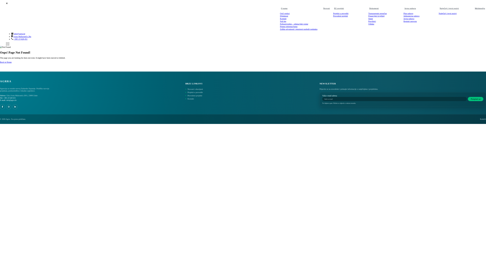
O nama (284, 8)
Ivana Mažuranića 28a (22, 37)
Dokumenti (374, 8)
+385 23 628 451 (20, 39)
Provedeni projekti (340, 16)
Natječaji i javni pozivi (449, 8)
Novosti (326, 8)
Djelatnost (284, 16)
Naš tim (283, 21)
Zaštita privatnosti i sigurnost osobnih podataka (298, 29)
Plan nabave (408, 13)
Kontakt (283, 19)
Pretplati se (476, 99)
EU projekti (339, 8)
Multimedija (480, 8)
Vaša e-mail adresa (329, 96)
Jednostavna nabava (411, 16)
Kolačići (483, 119)
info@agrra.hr (19, 34)
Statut (370, 19)
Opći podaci (285, 13)
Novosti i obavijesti (195, 89)
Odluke (371, 24)
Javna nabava (410, 8)
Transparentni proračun (377, 13)
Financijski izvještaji (376, 16)
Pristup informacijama (288, 26)
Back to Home (6, 62)
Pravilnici (372, 21)
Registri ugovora (410, 21)
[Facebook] (2, 106)
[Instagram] (8, 106)
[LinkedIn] (15, 106)
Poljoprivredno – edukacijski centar (294, 24)
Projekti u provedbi (340, 13)
